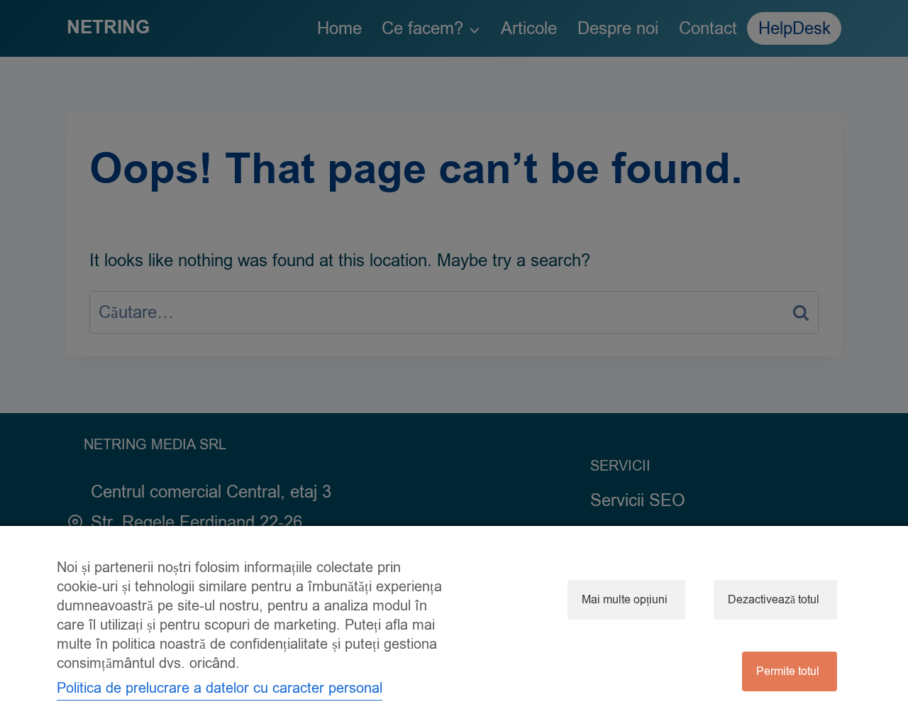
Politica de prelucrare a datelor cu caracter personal (219, 688)
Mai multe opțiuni (625, 600)
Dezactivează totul (773, 600)
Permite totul (787, 671)
